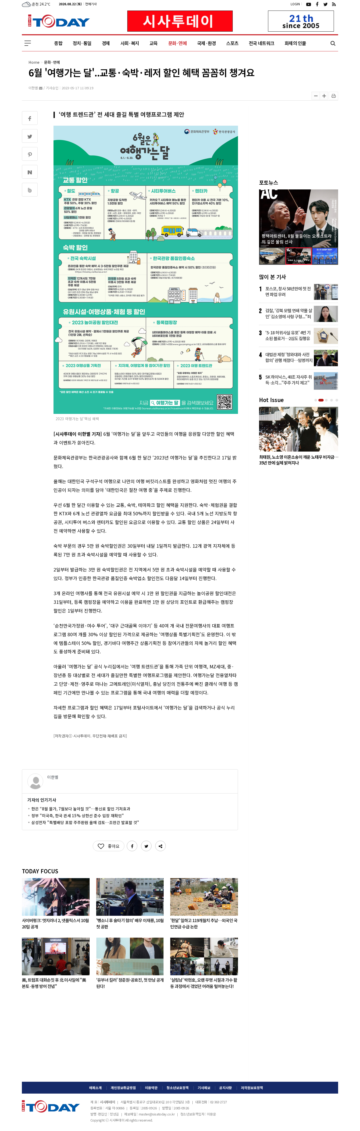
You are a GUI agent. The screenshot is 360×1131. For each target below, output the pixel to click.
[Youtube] (308, 4)
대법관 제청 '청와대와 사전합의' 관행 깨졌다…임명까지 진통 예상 (289, 357)
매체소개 (95, 1087)
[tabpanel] (298, 437)
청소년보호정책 (178, 1087)
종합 (58, 43)
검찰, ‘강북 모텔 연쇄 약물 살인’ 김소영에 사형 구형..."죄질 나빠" (288, 313)
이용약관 (151, 1087)
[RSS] (334, 4)
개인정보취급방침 (123, 1087)
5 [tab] (337, 400)
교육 (153, 43)
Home (34, 62)
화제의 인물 (295, 43)
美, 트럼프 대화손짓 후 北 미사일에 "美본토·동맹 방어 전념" (54, 983)
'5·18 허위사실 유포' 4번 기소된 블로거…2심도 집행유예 (287, 335)
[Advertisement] (130, 1039)
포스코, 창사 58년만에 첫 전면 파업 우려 (288, 291)
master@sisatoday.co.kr (157, 1114)
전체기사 (91, 4)
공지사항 (225, 1087)
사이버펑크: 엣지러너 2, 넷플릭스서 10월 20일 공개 (55, 923)
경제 (106, 43)
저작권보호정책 (252, 1087)
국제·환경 (206, 43)
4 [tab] (332, 400)
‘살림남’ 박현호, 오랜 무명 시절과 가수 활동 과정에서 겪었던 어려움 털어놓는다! (203, 983)
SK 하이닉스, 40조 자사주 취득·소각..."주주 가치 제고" (288, 379)
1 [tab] (316, 400)
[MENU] (28, 43)
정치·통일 (82, 43)
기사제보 (204, 1087)
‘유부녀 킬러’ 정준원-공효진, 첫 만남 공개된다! (130, 983)
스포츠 (232, 43)
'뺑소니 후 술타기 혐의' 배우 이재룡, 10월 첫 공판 (130, 923)
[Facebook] (317, 4)
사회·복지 (129, 43)
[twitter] (325, 4)
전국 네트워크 (261, 43)
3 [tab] (327, 400)
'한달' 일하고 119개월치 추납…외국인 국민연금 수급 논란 (203, 923)
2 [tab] (321, 400)
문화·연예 (177, 43)
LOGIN (295, 4)
